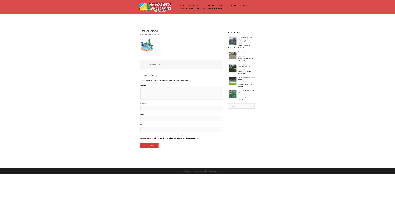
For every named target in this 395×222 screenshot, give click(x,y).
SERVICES (191, 6)
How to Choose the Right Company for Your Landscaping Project (245, 39)
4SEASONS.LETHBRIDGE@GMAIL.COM (209, 8)
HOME (182, 6)
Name (143, 104)
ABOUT (199, 6)
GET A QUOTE (233, 6)
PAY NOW (243, 6)
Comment (144, 85)
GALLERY (221, 6)
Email (142, 114)
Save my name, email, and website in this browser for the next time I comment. (169, 138)
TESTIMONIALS (210, 6)
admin (159, 34)
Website (143, 125)
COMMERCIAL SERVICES (155, 65)
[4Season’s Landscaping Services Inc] (155, 7)
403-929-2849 (187, 8)
